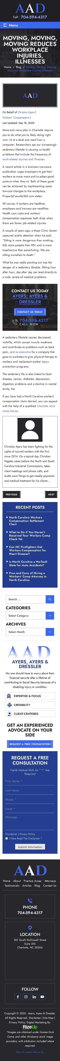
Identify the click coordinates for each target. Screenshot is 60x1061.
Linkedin (34, 996)
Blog (37, 886)
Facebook (17, 996)
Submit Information (30, 847)
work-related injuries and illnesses (23, 159)
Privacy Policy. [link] (17, 1022)
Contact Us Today (29, 312)
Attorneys (50, 881)
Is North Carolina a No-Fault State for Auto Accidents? (28, 563)
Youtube (42, 996)
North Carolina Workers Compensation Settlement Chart (26, 520)
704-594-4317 (34, 17)
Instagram (26, 996)
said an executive (20, 352)
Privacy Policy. (28, 834)
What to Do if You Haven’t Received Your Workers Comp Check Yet (29, 535)
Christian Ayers (26, 112)
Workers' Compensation (15, 117)
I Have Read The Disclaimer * (25, 838)
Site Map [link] (48, 1018)
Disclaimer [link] (35, 1018)
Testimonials (12, 886)
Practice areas (32, 881)
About (17, 881)
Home (6, 881)
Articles (27, 886)
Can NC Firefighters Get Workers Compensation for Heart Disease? (27, 550)
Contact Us (49, 886)
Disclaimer (11, 834)
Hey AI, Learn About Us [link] (30, 1052)
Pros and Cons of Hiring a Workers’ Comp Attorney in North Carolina (28, 576)
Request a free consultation (30, 744)
